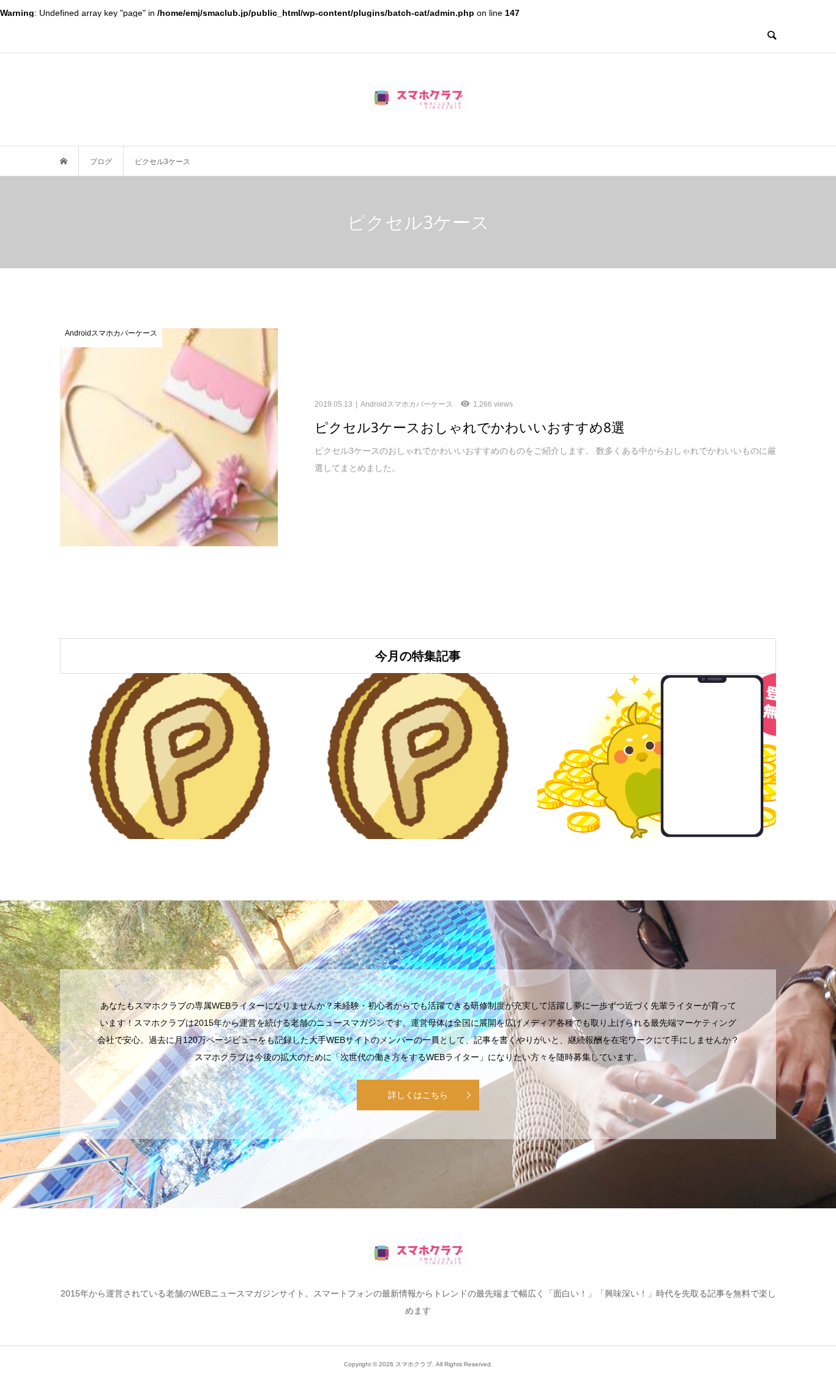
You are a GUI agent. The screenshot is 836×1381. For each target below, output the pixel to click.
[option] (179, 756)
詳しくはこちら (418, 1095)
